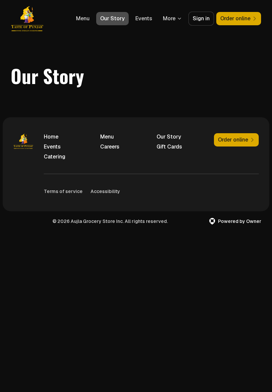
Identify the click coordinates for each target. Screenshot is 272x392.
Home (51, 136)
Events (143, 18)
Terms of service (63, 191)
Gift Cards (169, 146)
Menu (83, 18)
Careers (109, 146)
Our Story (112, 18)
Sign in (201, 18)
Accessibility (105, 191)
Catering (54, 156)
